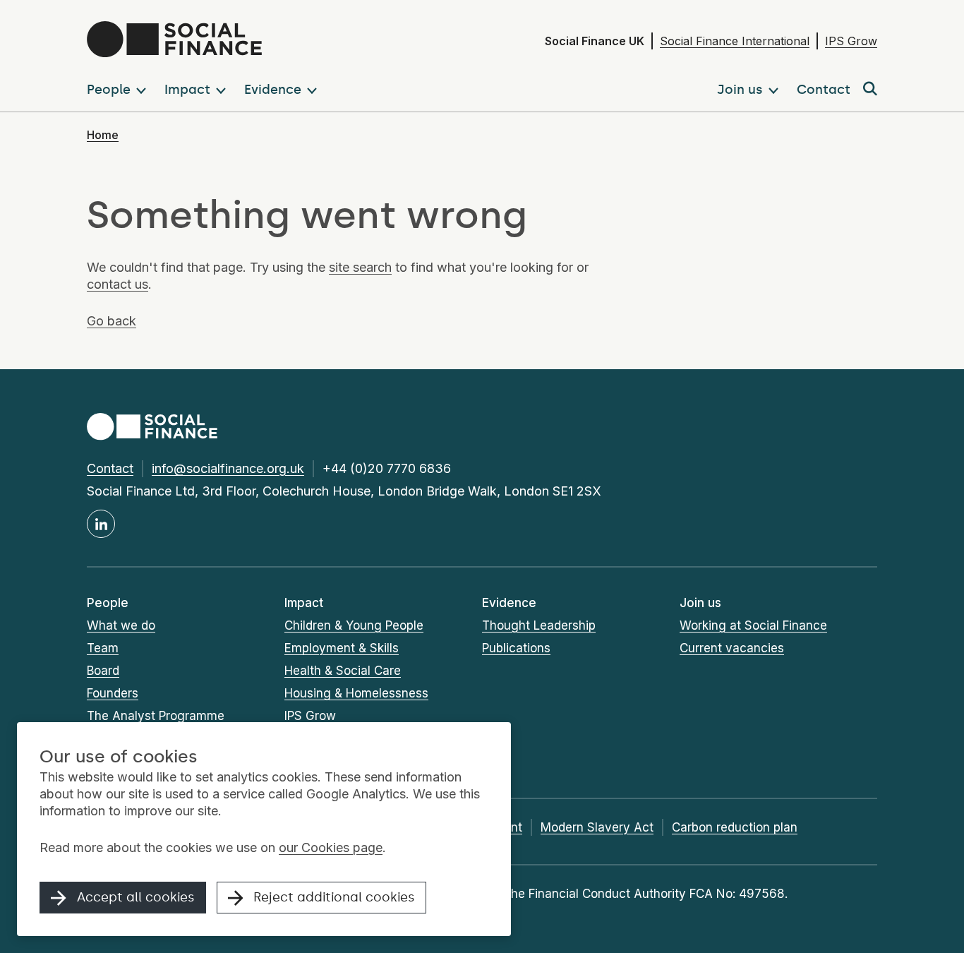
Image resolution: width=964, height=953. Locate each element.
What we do (121, 625)
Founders (112, 693)
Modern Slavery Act (597, 827)
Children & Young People (353, 625)
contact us (117, 284)
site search (360, 267)
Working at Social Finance (753, 625)
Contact (110, 468)
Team (103, 648)
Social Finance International (734, 41)
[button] (119, 89)
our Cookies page (330, 847)
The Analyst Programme (155, 716)
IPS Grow (851, 41)
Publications (516, 648)
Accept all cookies (136, 897)
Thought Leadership (539, 625)
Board (103, 671)
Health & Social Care (342, 671)
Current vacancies (732, 648)
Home (103, 135)
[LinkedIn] (101, 524)
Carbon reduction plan (734, 827)
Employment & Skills (341, 648)
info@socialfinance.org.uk (228, 468)
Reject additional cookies (334, 897)
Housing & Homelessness (356, 693)
